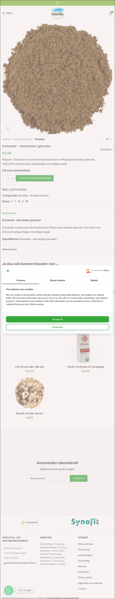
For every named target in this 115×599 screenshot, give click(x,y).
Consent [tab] (20, 280)
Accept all (57, 319)
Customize (57, 327)
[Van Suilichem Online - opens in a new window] (98, 271)
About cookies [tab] (57, 280)
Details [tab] (94, 280)
